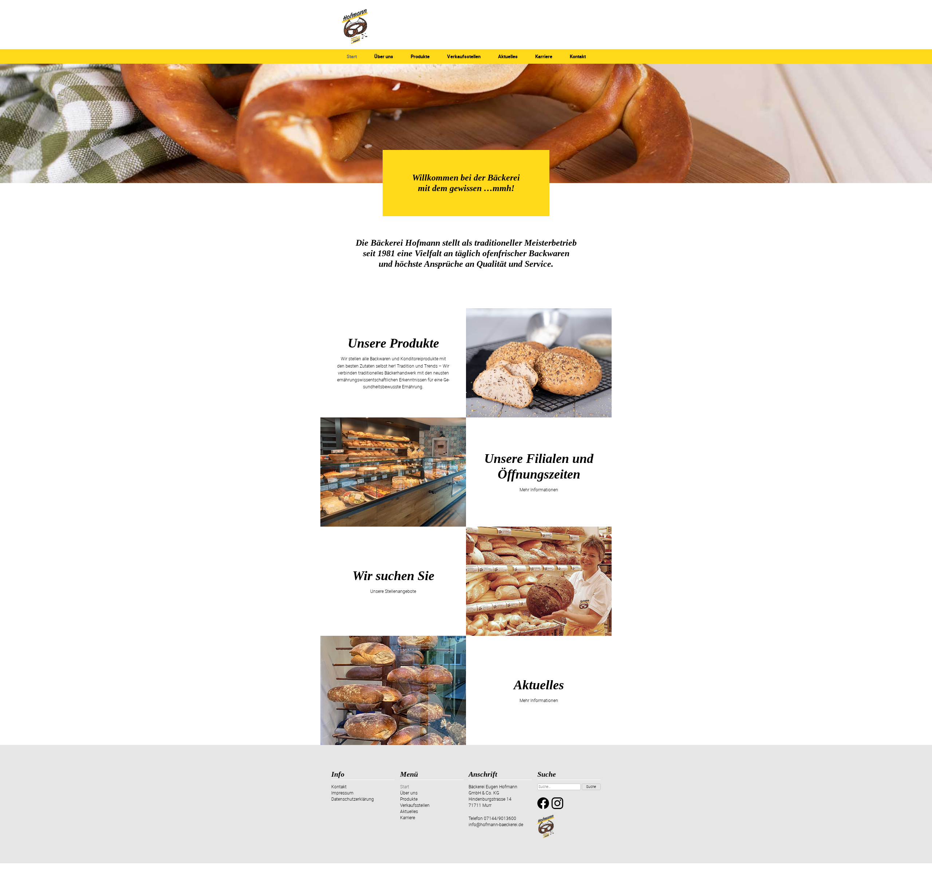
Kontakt (578, 56)
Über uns (383, 56)
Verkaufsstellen (464, 56)
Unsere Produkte (393, 343)
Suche (591, 786)
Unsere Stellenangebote (393, 591)
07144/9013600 (500, 818)
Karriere (543, 56)
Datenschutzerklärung (352, 799)
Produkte (420, 56)
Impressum (342, 793)
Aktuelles (508, 56)
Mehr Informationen (539, 489)
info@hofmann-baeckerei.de (496, 824)
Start (352, 56)
